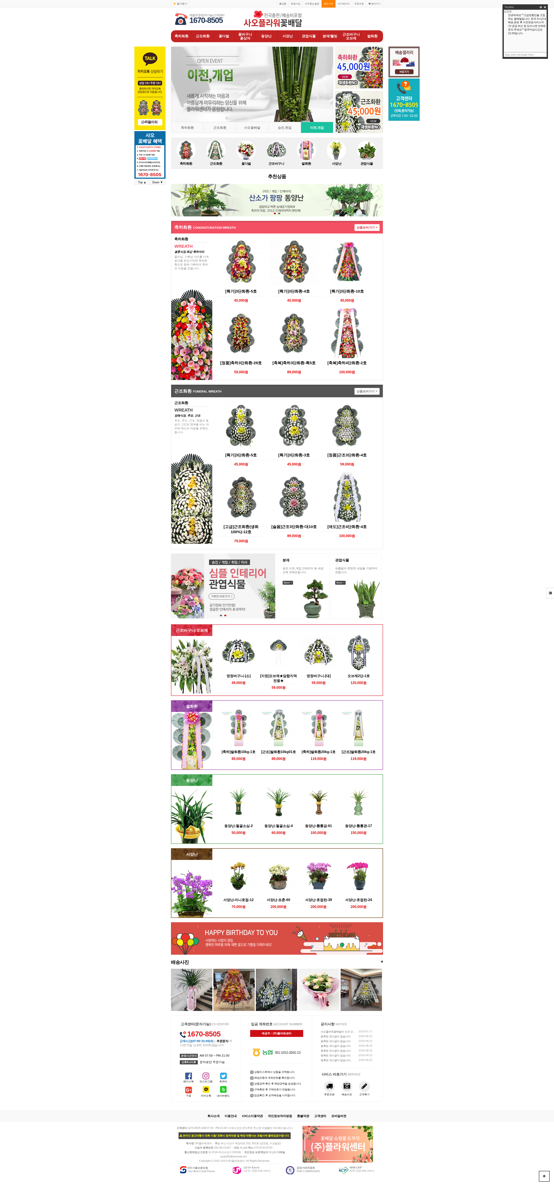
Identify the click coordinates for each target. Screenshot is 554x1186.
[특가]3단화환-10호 (347, 291)
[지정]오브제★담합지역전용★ (278, 678)
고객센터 (320, 1116)
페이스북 (188, 1081)
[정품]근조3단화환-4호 (347, 455)
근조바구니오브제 (351, 36)
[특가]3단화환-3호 (294, 455)
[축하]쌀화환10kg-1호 (239, 752)
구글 (188, 1095)
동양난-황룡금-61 (318, 826)
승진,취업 (285, 127)
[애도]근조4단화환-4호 (347, 527)
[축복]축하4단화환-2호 (347, 363)
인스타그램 (206, 1081)
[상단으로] (544, 1176)
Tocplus (509, 7)
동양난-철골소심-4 (278, 826)
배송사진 (277, 962)
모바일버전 (338, 1116)
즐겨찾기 (182, 3)
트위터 (223, 1081)
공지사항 (328, 1024)
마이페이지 (344, 3)
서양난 (287, 36)
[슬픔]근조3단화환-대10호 (294, 527)
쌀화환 (372, 36)
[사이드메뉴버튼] (550, 593)
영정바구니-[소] (239, 676)
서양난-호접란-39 (318, 900)
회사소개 (214, 1116)
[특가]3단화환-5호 (241, 291)
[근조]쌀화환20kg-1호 (359, 752)
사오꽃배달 (252, 127)
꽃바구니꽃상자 (245, 36)
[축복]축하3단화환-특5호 (294, 363)
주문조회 (359, 3)
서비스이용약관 (252, 1116)
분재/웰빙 (330, 36)
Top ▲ (142, 182)
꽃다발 (224, 36)
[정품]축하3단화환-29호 (241, 363)
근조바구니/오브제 (192, 630)
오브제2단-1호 (359, 676)
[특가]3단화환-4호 (294, 291)
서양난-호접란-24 (358, 900)
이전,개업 (317, 127)
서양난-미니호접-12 (238, 900)
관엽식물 (309, 36)
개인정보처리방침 (280, 1116)
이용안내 (231, 1116)
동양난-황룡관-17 (358, 826)
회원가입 (295, 3)
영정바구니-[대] (319, 676)
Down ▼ (157, 182)
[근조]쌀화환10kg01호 (278, 752)
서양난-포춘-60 (278, 900)
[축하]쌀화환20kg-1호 (319, 752)
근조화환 (203, 36)
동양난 (266, 36)
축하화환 (181, 36)
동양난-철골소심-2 (238, 826)
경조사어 (328, 3)
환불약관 (303, 1116)
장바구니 (375, 3)
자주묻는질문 (312, 3)
